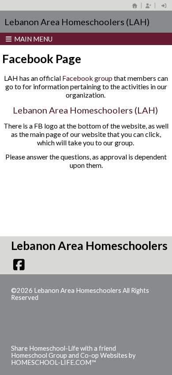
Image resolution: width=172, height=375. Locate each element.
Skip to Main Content (76, 297)
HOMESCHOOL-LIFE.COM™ (53, 362)
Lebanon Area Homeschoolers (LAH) (86, 110)
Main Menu (32, 39)
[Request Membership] (148, 5)
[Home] (135, 5)
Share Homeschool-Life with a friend (63, 348)
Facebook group (87, 78)
